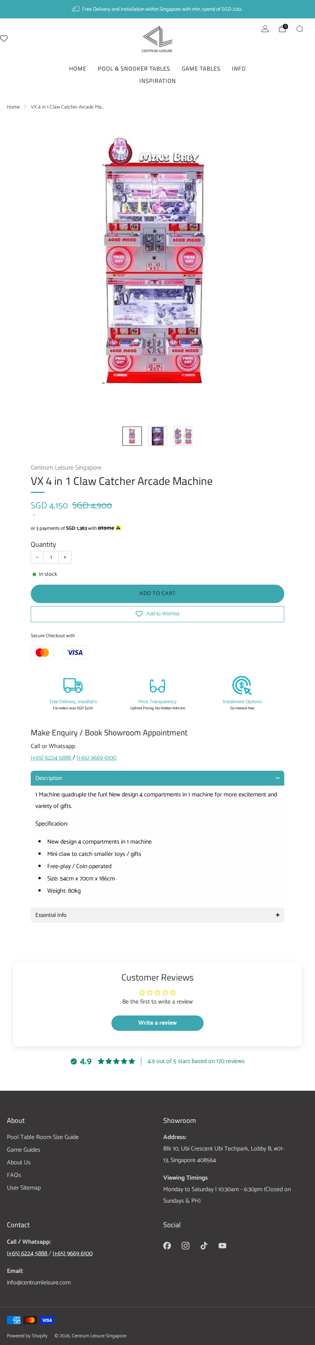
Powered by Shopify (27, 1336)
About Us (19, 1162)
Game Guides (23, 1150)
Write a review (157, 1023)
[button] (157, 778)
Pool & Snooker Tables (134, 68)
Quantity (43, 544)
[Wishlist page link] (4, 38)
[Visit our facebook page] (167, 1245)
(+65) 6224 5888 (52, 758)
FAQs (14, 1175)
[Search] (299, 29)
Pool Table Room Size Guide (43, 1137)
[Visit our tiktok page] (204, 1245)
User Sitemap (24, 1188)
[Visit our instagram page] (185, 1245)
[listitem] (157, 9)
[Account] (265, 29)
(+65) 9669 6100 (96, 758)
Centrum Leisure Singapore (66, 468)
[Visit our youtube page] (222, 1245)
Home (77, 68)
